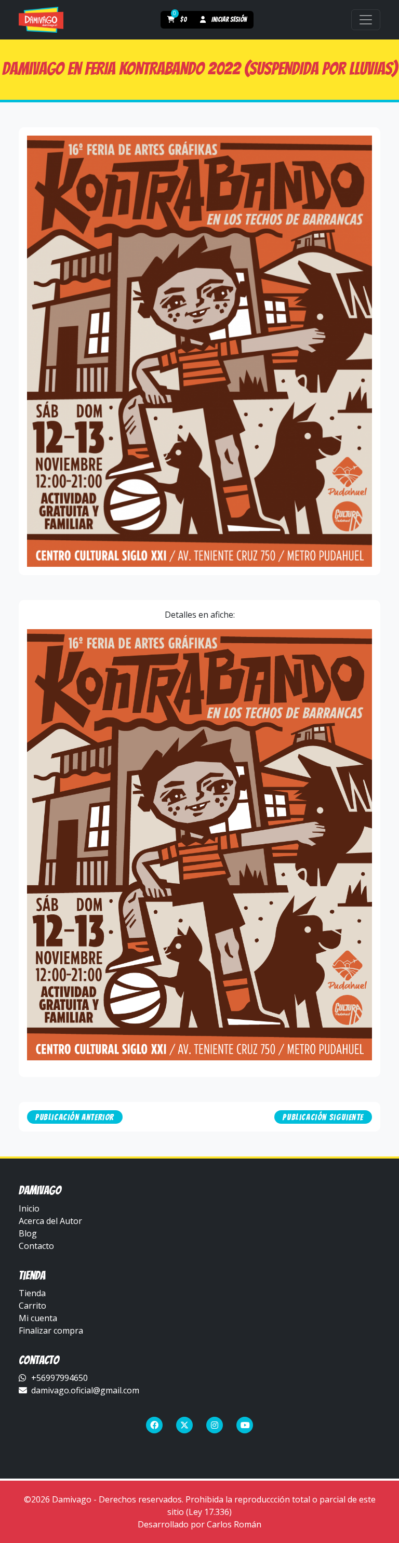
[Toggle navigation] (365, 19)
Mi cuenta (38, 1318)
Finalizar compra (51, 1330)
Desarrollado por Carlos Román (199, 1524)
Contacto (36, 1246)
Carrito (32, 1305)
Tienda (32, 1293)
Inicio (29, 1208)
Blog (28, 1233)
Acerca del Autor (50, 1221)
